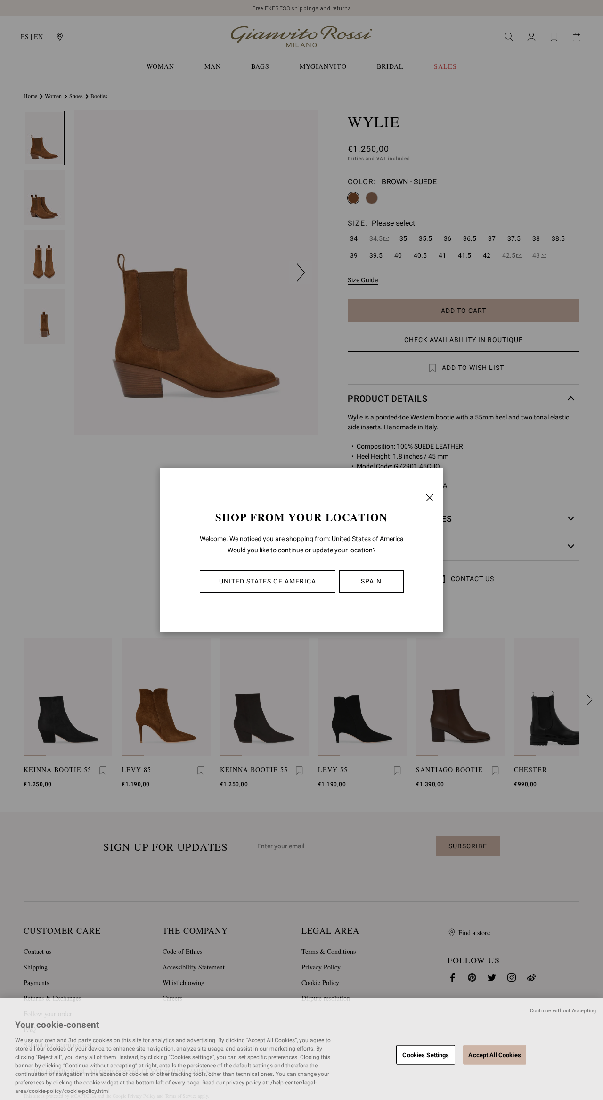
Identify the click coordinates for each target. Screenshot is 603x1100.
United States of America (267, 581)
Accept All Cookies (494, 1054)
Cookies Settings (425, 1054)
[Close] (429, 497)
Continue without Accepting (563, 1011)
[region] (301, 1049)
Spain (371, 581)
